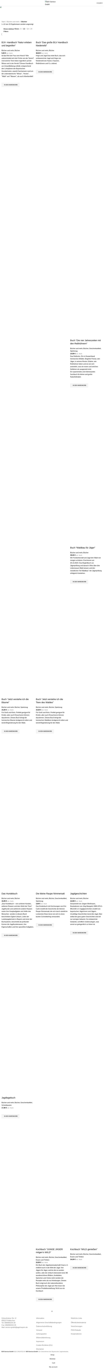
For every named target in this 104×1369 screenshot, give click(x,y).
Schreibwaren (7, 1105)
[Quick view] (4, 89)
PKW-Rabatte (76, 1330)
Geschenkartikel (95, 348)
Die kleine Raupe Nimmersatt (50, 893)
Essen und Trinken (42, 1260)
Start (3, 22)
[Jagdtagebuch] (18, 1020)
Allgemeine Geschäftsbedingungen (49, 1322)
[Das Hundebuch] (18, 816)
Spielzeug (73, 351)
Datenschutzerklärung (44, 1326)
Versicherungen (76, 1326)
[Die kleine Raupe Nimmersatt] (52, 816)
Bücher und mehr (13, 22)
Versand (39, 1330)
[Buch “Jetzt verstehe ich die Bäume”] (18, 470)
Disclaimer (40, 1349)
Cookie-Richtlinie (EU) (44, 1345)
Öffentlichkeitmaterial (78, 1322)
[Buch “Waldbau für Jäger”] (86, 470)
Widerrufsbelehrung (43, 1337)
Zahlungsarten (41, 1334)
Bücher (17, 50)
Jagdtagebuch (8, 1097)
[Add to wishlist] (4, 80)
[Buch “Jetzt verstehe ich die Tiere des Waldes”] (52, 470)
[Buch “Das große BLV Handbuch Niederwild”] (52, 38)
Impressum (40, 1341)
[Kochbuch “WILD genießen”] (86, 1020)
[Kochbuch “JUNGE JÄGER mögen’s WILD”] (52, 1020)
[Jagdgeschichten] (86, 816)
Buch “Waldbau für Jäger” (82, 547)
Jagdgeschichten (78, 893)
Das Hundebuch (9, 893)
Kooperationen (76, 1334)
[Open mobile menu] (2, 3)
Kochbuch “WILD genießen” (83, 1249)
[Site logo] (52, 3)
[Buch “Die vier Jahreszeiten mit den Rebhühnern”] (86, 111)
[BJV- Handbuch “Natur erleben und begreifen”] (18, 38)
